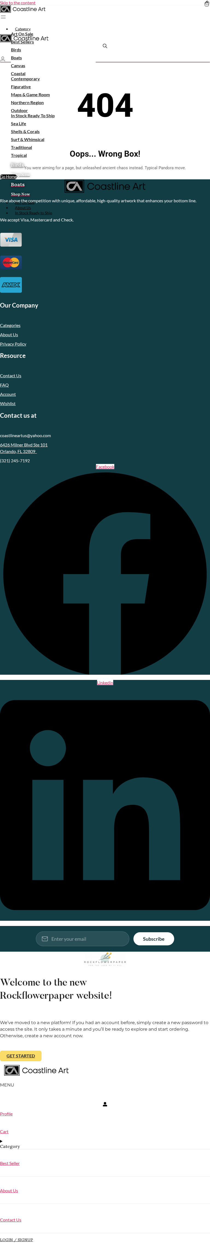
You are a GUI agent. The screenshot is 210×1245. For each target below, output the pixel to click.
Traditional (21, 147)
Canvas (18, 65)
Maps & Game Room (30, 94)
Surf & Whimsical (27, 139)
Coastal (18, 73)
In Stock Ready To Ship (33, 115)
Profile (6, 1113)
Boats (16, 57)
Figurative (21, 86)
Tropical (19, 155)
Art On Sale (22, 33)
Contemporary (25, 78)
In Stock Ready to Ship (33, 213)
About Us (9, 1190)
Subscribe (154, 939)
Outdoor (19, 110)
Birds (16, 49)
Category (23, 29)
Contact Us (10, 1219)
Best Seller (10, 1163)
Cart (4, 1131)
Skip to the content (18, 2)
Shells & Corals (25, 131)
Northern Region (27, 102)
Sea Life (18, 123)
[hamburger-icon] (204, 28)
